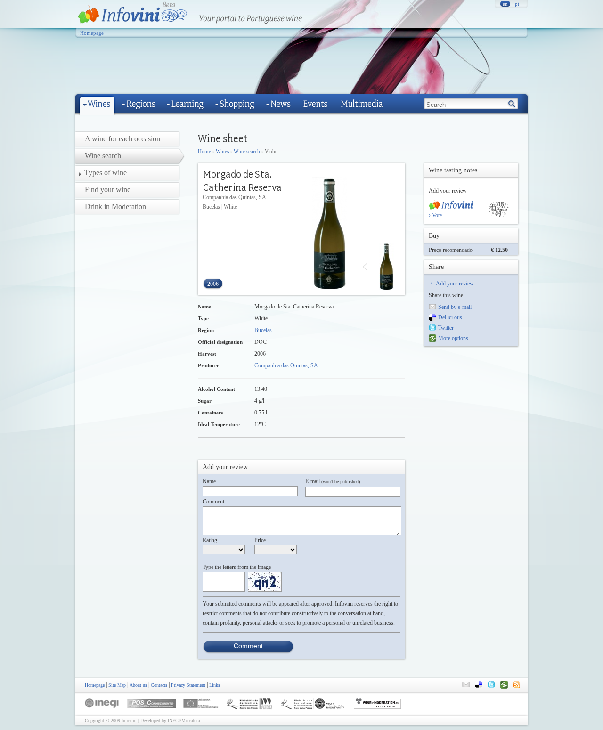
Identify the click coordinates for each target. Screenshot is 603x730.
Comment (213, 501)
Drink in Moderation (115, 207)
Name (209, 481)
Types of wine (105, 173)
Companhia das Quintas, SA (286, 365)
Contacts (159, 685)
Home (204, 151)
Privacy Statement (188, 685)
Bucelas (263, 330)
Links (214, 685)
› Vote (435, 215)
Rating (210, 540)
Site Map (117, 685)
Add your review (455, 283)
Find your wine (107, 190)
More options (453, 338)
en (505, 4)
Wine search (247, 151)
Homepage (92, 33)
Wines (222, 151)
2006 (213, 284)
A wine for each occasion (122, 139)
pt (517, 4)
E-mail (332, 481)
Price (260, 540)
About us (138, 685)
